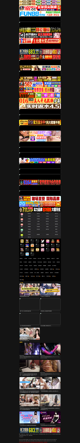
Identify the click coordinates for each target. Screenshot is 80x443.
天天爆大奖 (26, 272)
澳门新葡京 (54, 265)
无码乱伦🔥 (58, 269)
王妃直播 (26, 265)
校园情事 (38, 234)
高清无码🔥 (49, 276)
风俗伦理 (56, 234)
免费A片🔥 (27, 276)
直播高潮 (44, 262)
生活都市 (29, 234)
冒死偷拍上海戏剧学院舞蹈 (46, 311)
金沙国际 (31, 272)
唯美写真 (47, 229)
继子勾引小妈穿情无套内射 (25, 311)
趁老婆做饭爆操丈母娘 (24, 296)
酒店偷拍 (58, 262)
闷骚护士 (56, 226)
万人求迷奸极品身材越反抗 (25, 325)
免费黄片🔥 (52, 269)
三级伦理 (29, 216)
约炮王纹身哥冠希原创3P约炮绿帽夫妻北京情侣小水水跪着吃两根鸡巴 (29, 409)
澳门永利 (39, 258)
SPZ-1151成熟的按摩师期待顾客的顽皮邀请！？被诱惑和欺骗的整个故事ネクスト (28, 374)
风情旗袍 (29, 226)
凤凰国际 (34, 262)
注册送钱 (48, 258)
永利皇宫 (31, 269)
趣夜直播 (39, 265)
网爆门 (56, 229)
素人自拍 (56, 216)
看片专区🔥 (38, 276)
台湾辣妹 (29, 218)
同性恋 (56, 231)
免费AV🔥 (53, 276)
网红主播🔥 (22, 279)
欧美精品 (47, 213)
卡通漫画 (29, 229)
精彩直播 (49, 262)
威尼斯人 (21, 258)
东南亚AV (56, 218)
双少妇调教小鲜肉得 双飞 (46, 325)
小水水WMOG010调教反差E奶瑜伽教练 (28, 425)
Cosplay (47, 216)
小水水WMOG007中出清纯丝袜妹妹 (48, 425)
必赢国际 (29, 262)
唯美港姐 (47, 218)
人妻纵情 (47, 234)
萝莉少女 (56, 213)
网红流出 (47, 221)
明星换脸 (38, 226)
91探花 (38, 221)
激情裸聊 (46, 269)
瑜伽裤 (47, 226)
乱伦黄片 (30, 265)
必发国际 (49, 265)
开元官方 (21, 272)
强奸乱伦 (38, 213)
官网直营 (34, 258)
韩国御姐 (38, 218)
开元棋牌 (30, 258)
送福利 (57, 258)
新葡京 (21, 262)
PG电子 (44, 258)
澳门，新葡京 (37, 272)
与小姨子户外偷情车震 (45, 296)
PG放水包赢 (40, 262)
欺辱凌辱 (29, 221)
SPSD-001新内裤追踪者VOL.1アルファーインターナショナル (50, 374)
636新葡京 (42, 269)
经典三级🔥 (22, 276)
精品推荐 (29, 213)
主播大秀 (21, 265)
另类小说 (29, 237)
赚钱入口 (43, 276)
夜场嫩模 (44, 265)
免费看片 (42, 272)
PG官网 (25, 258)
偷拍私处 (35, 265)
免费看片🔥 (37, 269)
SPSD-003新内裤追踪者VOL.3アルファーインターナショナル (29, 357)
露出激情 (38, 229)
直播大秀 (51, 272)
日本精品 (38, 216)
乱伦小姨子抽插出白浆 (24, 340)
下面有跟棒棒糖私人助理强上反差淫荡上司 (49, 391)
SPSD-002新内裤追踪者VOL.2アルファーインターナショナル (50, 357)
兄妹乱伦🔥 (33, 276)
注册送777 (53, 258)
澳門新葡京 (26, 269)
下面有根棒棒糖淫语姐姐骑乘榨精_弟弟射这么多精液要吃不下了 (50, 409)
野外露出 (56, 221)
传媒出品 (29, 231)
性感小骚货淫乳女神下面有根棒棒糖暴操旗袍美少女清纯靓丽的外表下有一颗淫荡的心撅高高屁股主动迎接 (29, 392)
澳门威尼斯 (57, 272)
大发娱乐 (21, 269)
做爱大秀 (46, 272)
